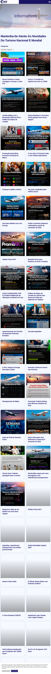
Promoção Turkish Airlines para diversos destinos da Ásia (37, 403)
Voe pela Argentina (34, 331)
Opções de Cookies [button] (6, 670)
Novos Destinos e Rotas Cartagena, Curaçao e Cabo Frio (12, 81)
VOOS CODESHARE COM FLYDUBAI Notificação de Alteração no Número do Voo (12, 295)
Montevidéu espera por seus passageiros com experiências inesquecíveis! (38, 475)
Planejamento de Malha (10, 401)
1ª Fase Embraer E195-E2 (11, 615)
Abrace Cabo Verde (9, 581)
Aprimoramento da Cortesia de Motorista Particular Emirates (12, 334)
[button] (49, 1)
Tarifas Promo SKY (9, 259)
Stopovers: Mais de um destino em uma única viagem (10, 511)
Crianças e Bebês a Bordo (11, 189)
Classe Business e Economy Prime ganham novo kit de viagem (38, 117)
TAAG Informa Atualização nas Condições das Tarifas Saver (11, 651)
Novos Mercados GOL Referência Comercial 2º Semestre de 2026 (36, 439)
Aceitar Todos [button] (14, 670)
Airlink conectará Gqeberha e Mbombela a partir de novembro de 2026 (38, 225)
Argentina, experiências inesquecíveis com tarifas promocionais (11, 547)
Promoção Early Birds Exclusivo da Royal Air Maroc (10, 156)
